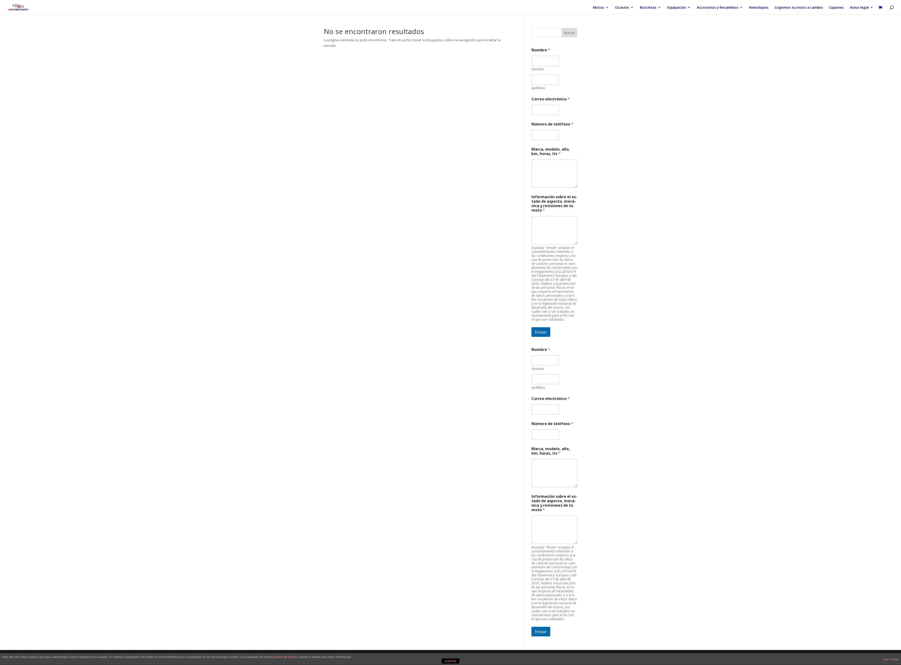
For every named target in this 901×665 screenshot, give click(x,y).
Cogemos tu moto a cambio (799, 8)
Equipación (676, 8)
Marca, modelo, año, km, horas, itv (550, 151)
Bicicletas (648, 8)
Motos (598, 8)
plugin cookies (891, 659)
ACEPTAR (450, 661)
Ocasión (622, 8)
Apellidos (538, 88)
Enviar (541, 332)
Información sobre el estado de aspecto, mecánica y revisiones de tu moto (554, 204)
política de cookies (286, 657)
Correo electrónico (550, 99)
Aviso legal (859, 8)
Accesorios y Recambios (717, 8)
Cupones (836, 8)
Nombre (537, 69)
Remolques (758, 8)
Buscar (569, 32)
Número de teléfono (552, 124)
